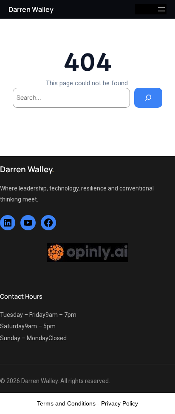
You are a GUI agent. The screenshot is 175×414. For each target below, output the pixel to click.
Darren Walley (31, 9)
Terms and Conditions (66, 403)
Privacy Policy (119, 403)
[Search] (148, 98)
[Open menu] (161, 9)
